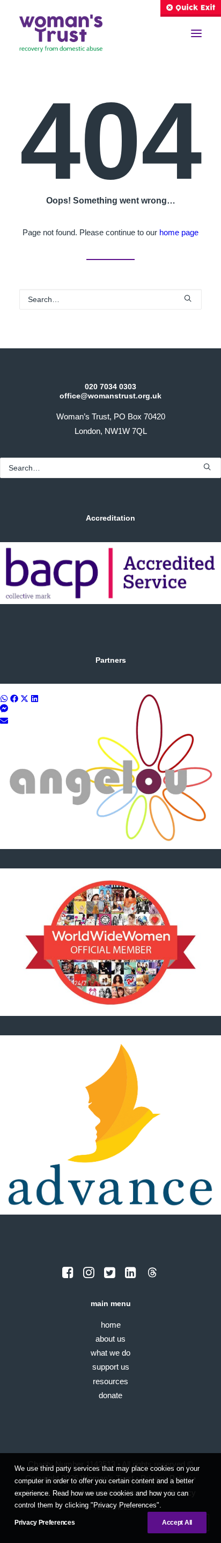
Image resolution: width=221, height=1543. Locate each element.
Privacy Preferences (44, 1522)
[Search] (110, 299)
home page (178, 232)
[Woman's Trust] (60, 33)
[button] (196, 33)
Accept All (177, 1522)
